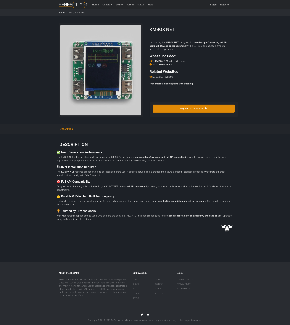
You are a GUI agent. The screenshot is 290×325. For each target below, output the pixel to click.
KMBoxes (80, 12)
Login (213, 4)
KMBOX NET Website (163, 77)
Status (140, 4)
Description (66, 129)
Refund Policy (183, 289)
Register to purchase (192, 108)
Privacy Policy (183, 284)
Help (150, 4)
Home (95, 4)
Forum (130, 4)
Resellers (159, 293)
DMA (118, 4)
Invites (158, 289)
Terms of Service (185, 279)
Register (225, 4)
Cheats (106, 4)
